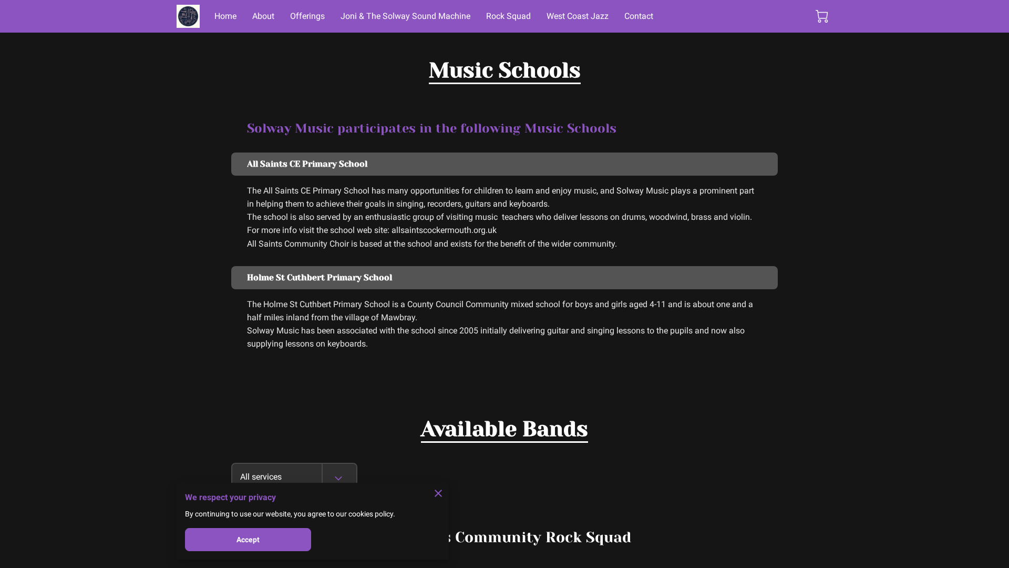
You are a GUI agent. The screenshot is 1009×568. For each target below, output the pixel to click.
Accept (248, 539)
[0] (822, 16)
